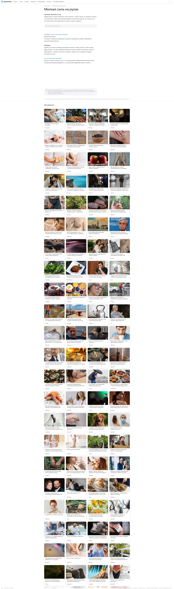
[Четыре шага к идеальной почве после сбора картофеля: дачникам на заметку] (54, 249)
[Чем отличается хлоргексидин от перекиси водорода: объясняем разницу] (76, 401)
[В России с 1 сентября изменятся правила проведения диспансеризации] (54, 532)
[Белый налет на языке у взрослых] (54, 510)
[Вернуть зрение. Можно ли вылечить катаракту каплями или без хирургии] (98, 466)
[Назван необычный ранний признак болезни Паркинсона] (119, 206)
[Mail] (2, 1)
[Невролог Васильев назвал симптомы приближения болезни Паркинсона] (119, 553)
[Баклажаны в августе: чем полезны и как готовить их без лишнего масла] (76, 271)
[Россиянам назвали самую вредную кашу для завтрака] (54, 293)
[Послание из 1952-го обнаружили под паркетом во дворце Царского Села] (76, 141)
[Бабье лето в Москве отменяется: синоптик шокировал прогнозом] (119, 184)
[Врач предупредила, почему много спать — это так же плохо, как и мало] (54, 336)
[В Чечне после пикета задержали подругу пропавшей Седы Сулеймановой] (98, 293)
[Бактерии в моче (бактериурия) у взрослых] (119, 532)
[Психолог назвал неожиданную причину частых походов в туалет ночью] (54, 445)
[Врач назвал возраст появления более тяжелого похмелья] (76, 336)
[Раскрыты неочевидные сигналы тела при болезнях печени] (76, 162)
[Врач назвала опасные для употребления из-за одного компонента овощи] (54, 271)
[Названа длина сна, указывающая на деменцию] (119, 119)
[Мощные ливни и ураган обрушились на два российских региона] (119, 293)
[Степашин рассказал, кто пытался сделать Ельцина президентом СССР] (54, 358)
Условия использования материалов (130, 588)
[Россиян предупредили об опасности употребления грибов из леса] (98, 358)
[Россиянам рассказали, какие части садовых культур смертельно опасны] (54, 466)
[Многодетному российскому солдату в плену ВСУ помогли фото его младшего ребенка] (98, 119)
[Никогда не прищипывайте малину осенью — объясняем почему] (76, 206)
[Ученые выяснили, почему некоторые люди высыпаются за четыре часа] (54, 423)
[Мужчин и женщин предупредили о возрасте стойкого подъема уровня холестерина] (119, 466)
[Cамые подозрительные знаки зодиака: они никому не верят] (119, 271)
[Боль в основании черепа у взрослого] (98, 336)
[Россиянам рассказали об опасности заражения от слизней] (76, 358)
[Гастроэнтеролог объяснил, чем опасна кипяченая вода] (98, 314)
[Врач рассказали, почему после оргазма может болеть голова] (54, 227)
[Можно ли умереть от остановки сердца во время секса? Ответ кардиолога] (54, 141)
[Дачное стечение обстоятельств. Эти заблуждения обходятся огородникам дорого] (54, 314)
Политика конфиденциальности (165, 588)
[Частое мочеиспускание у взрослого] (119, 575)
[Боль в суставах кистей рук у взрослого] (76, 423)
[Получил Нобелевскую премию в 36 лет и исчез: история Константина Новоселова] (98, 271)
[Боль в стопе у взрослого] (76, 553)
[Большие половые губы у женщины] (54, 119)
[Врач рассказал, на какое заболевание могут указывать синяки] (119, 162)
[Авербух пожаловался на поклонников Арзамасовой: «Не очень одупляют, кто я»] (54, 488)
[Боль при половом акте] (76, 488)
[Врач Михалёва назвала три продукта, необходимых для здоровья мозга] (54, 401)
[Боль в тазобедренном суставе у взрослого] (54, 206)
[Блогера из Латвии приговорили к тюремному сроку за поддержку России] (98, 532)
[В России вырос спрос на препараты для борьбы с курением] (98, 553)
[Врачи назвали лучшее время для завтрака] (76, 293)
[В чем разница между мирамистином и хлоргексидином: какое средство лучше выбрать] (119, 423)
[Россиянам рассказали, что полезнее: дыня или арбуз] (98, 510)
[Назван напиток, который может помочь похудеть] (98, 249)
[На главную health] (7, 1)
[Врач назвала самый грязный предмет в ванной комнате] (119, 358)
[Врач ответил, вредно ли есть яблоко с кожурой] (98, 162)
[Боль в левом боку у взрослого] (76, 532)
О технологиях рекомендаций (152, 588)
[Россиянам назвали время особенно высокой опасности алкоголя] (76, 314)
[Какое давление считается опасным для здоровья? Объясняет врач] (119, 510)
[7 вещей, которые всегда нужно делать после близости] (54, 184)
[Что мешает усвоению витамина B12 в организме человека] (54, 380)
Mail (2, 588)
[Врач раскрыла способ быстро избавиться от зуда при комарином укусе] (54, 553)
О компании (6, 588)
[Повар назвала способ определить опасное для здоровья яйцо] (54, 162)
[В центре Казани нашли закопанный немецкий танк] (119, 249)
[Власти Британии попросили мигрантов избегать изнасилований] (98, 227)
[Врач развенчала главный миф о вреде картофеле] (119, 488)
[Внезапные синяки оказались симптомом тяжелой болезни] (119, 141)
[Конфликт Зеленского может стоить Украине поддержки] (98, 401)
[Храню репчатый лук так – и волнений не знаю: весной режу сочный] (76, 510)
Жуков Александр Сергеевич (59, 34)
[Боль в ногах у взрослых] (76, 445)
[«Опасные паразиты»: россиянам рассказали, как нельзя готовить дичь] (98, 206)
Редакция (120, 588)
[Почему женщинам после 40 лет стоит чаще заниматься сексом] (98, 575)
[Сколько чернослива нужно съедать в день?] (98, 141)
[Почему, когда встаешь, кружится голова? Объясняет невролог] (76, 249)
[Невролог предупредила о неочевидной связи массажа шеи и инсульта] (76, 380)
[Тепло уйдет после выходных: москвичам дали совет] (98, 380)
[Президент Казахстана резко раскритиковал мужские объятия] (119, 227)
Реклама (11, 588)
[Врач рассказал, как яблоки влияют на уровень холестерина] (76, 119)
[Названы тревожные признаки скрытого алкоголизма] (119, 445)
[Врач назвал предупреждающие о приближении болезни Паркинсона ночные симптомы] (76, 575)
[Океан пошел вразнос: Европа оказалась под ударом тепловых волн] (76, 184)
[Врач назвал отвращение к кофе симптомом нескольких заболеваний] (119, 336)
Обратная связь (142, 588)
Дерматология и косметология (59, 5)
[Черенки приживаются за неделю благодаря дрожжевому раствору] (98, 445)
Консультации (47, 5)
